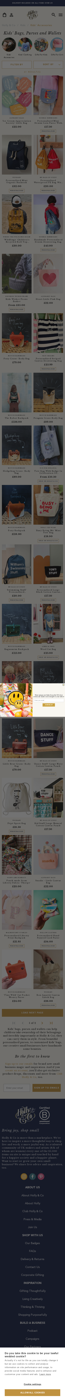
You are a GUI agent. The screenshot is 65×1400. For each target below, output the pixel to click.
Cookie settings (32, 1384)
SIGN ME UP (49, 704)
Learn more (45, 1374)
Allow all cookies (32, 1392)
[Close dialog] (63, 685)
